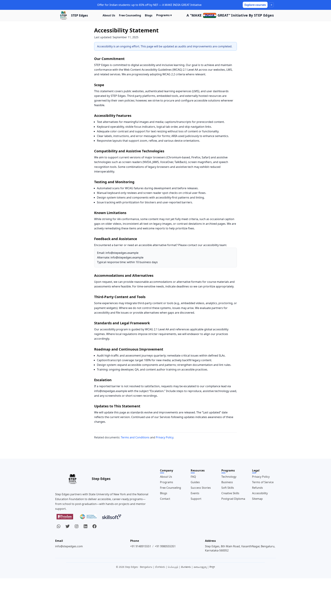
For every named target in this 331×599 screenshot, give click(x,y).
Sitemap (257, 499)
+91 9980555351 (165, 546)
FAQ (193, 477)
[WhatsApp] (58, 526)
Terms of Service (263, 482)
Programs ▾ (164, 15)
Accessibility (260, 493)
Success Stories (201, 488)
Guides (195, 482)
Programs (166, 482)
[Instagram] (76, 526)
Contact (165, 499)
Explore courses (255, 5)
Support (196, 499)
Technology (228, 477)
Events (195, 493)
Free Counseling (130, 15)
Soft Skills (227, 488)
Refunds (257, 488)
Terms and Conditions (135, 437)
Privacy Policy (164, 437)
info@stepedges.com (69, 546)
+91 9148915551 (140, 546)
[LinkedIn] (85, 526)
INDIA (210, 15)
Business (227, 482)
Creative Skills (230, 493)
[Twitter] (67, 526)
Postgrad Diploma (233, 499)
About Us (109, 15)
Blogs (148, 15)
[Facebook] (94, 526)
